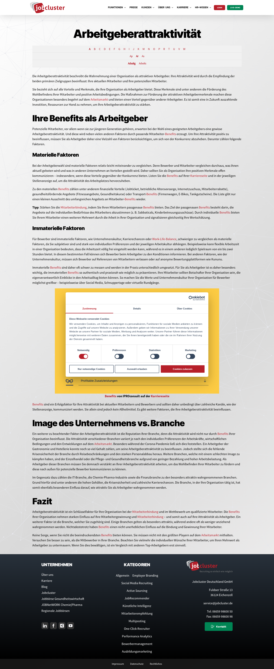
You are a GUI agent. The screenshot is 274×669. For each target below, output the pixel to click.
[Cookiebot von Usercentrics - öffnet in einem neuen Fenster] (191, 298)
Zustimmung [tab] (89, 308)
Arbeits (142, 63)
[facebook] (53, 625)
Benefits (170, 134)
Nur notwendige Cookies (91, 369)
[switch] (119, 356)
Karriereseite (198, 176)
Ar (137, 56)
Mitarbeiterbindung (74, 207)
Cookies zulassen (182, 369)
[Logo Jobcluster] (47, 3)
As (143, 56)
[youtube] (70, 625)
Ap (131, 56)
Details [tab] (137, 308)
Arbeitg (131, 63)
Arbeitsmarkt (99, 99)
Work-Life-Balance (164, 239)
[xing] (62, 625)
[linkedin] (44, 625)
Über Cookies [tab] (184, 308)
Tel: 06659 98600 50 (220, 611)
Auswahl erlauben (137, 369)
